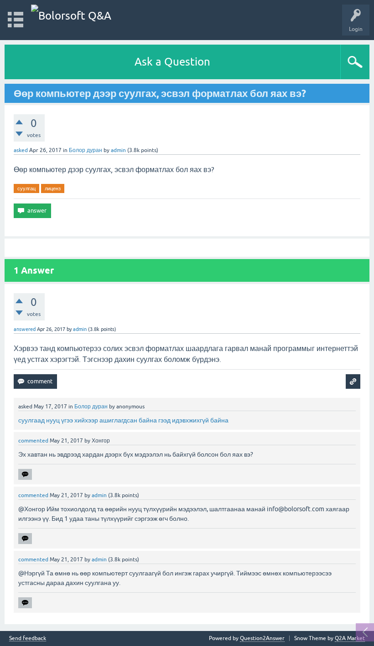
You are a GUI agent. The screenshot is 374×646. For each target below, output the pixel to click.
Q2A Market (350, 638)
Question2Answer (262, 638)
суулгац (26, 188)
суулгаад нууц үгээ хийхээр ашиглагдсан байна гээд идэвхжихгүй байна (123, 420)
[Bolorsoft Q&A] (71, 16)
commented (33, 440)
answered (25, 329)
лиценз (53, 188)
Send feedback (27, 638)
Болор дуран (85, 150)
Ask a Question (172, 62)
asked (21, 150)
